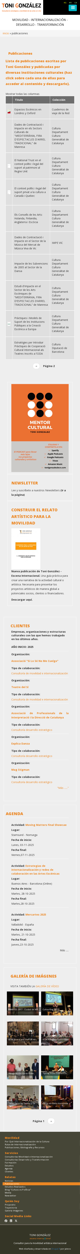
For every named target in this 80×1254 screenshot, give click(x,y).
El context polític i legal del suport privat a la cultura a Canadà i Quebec (30, 192)
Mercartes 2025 (35, 914)
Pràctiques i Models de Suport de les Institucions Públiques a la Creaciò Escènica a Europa (29, 323)
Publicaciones (12, 1183)
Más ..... (64, 950)
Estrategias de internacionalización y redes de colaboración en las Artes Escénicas (35, 869)
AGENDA (14, 813)
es (65, 2)
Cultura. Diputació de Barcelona (59, 348)
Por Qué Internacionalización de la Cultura (27, 1141)
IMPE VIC (57, 243)
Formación (10, 1162)
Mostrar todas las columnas (22, 94)
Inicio (6, 33)
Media (8, 1192)
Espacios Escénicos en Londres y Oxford (27, 111)
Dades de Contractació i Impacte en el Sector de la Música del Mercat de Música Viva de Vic (30, 242)
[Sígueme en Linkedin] (11, 1221)
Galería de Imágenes (34, 976)
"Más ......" (63, 788)
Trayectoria (11, 1207)
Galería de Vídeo (47, 986)
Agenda (8, 1168)
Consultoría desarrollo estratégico (31, 730)
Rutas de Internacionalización (20, 1144)
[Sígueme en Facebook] (6, 1221)
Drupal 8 (56, 1248)
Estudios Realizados (15, 1186)
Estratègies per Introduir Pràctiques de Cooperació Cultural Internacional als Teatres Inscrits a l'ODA (29, 348)
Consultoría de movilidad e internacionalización (39, 673)
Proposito (10, 1204)
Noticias (9, 1180)
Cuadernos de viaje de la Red (60, 111)
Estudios (9, 1165)
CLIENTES (20, 625)
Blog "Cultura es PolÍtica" (18, 1189)
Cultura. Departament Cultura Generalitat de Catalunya (60, 136)
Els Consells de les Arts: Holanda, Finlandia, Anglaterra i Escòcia (28, 218)
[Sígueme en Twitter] (16, 1221)
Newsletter (10, 1195)
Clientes (9, 1171)
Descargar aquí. (22, 599)
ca (75, 2)
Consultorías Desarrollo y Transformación (27, 1159)
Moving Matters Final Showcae (46, 825)
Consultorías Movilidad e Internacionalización (29, 1156)
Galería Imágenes (14, 1210)
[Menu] (73, 8)
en (70, 2)
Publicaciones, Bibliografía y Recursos (24, 1147)
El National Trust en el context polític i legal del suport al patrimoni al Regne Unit (28, 165)
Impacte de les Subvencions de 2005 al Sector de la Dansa (31, 267)
